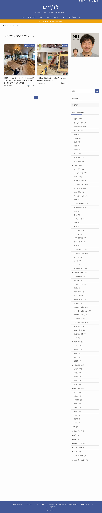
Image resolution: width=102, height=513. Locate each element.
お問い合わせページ (87, 504)
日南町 (77, 423)
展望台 (77, 288)
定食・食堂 (79, 169)
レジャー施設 (79, 276)
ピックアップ (78, 431)
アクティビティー (81, 322)
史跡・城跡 (79, 292)
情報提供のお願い (74, 504)
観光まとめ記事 (80, 334)
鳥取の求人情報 (79, 456)
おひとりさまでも (81, 180)
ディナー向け (79, 242)
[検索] (97, 1)
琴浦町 (77, 384)
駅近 (77, 199)
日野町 (77, 419)
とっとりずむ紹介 (51, 507)
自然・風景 (79, 326)
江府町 (77, 415)
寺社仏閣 (78, 280)
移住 (76, 435)
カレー (77, 265)
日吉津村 (78, 400)
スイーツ (78, 257)
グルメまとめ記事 (81, 253)
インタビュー (79, 447)
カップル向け (80, 188)
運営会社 (51, 504)
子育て (77, 153)
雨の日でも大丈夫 (81, 307)
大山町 (77, 403)
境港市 (77, 396)
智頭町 (77, 361)
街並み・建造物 (80, 295)
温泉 (77, 337)
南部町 (77, 411)
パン (77, 245)
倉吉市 (78, 369)
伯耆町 (77, 407)
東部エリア (79, 342)
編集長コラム (79, 443)
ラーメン (78, 234)
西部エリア (78, 388)
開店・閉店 (79, 157)
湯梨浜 (77, 376)
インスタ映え (79, 318)
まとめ (77, 451)
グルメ (77, 165)
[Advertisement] (85, 73)
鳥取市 (78, 349)
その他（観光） (80, 299)
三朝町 (77, 373)
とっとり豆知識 (80, 123)
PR (76, 427)
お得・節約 (79, 161)
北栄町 (77, 380)
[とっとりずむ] (51, 8)
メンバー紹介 (28, 504)
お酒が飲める (80, 207)
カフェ (78, 176)
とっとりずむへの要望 (15, 504)
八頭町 (77, 353)
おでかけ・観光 (80, 272)
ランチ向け (79, 230)
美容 (77, 134)
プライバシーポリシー (40, 504)
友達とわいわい (80, 268)
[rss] (95, 1)
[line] (89, 1)
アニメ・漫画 (79, 330)
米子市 (78, 392)
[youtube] (92, 1)
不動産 (77, 138)
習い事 (77, 149)
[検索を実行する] (97, 91)
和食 (77, 215)
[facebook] (79, 1)
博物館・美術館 (80, 284)
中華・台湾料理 (80, 238)
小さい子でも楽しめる (82, 311)
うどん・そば (79, 219)
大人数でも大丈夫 (81, 184)
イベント (78, 130)
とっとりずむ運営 (80, 460)
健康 (77, 142)
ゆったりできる (80, 173)
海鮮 (77, 211)
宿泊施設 (78, 303)
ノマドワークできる (81, 203)
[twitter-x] (82, 1)
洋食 (77, 222)
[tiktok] (87, 1)
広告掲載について (61, 504)
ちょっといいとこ (81, 196)
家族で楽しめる (80, 315)
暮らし (77, 119)
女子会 (77, 261)
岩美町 (78, 345)
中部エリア (78, 365)
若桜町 (77, 357)
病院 (76, 146)
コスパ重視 (79, 192)
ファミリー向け (80, 249)
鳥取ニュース (80, 126)
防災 (76, 439)
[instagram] (84, 1)
